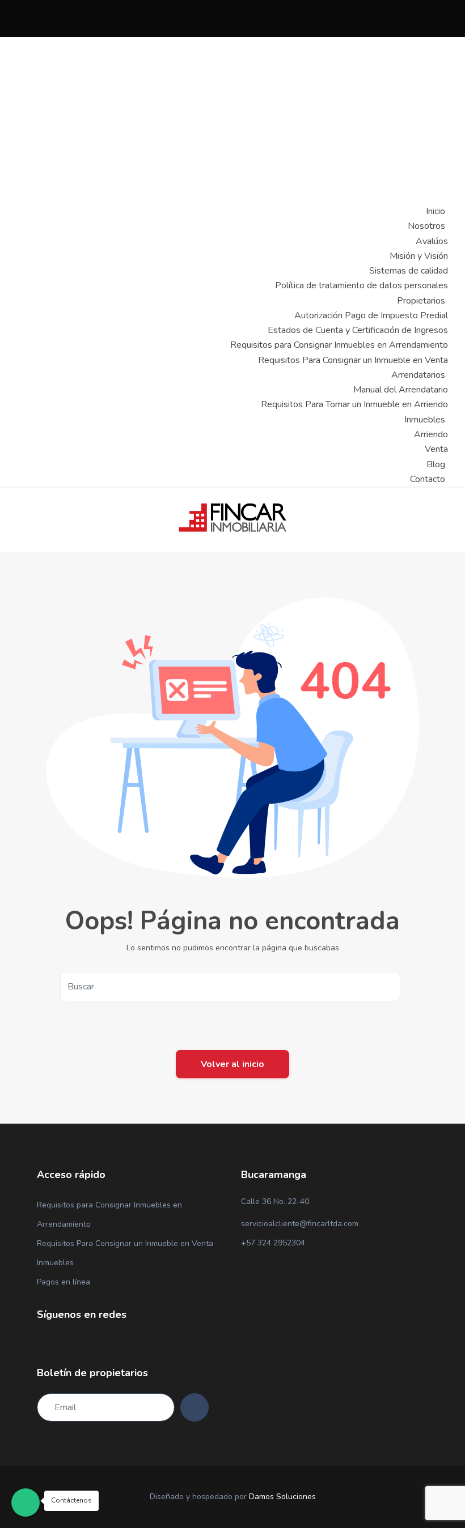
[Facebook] (46, 1342)
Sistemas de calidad (408, 270)
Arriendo (431, 434)
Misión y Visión (419, 256)
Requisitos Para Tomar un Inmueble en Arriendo (354, 404)
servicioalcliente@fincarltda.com (299, 1223)
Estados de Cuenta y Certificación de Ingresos (358, 330)
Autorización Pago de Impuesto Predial (371, 315)
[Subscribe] (194, 1407)
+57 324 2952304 (273, 1242)
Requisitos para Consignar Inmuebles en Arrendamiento (339, 345)
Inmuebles (55, 1262)
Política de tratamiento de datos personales (361, 285)
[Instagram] (60, 1342)
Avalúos (432, 241)
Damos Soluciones (282, 1496)
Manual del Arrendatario (400, 389)
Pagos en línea (63, 1282)
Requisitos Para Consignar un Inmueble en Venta (353, 360)
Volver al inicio (232, 1064)
